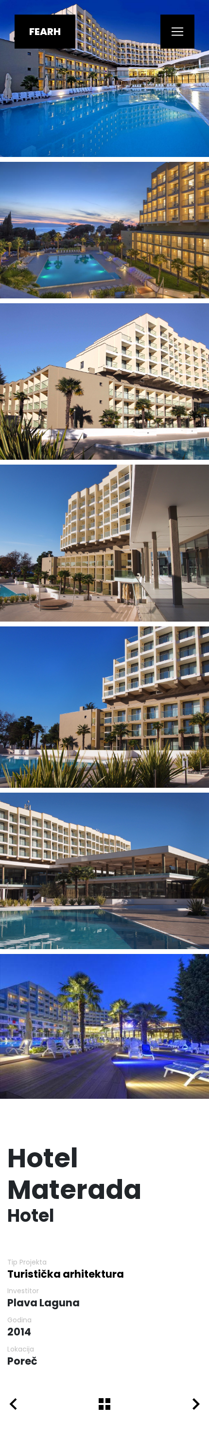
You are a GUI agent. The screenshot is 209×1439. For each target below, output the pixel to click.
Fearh (45, 31)
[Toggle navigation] (177, 32)
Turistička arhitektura (65, 1274)
